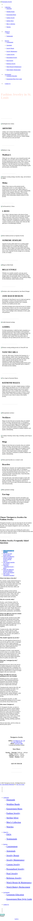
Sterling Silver (12, 818)
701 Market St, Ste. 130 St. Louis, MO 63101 (18, 741)
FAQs (8, 834)
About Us (5, 832)
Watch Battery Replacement (18, 887)
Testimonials (11, 839)
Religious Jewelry (13, 878)
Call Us (16, 919)
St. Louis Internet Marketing (7, 784)
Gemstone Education (15, 894)
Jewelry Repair (12, 855)
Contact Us (6, 904)
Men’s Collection (13, 822)
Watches (10, 827)
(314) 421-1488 (19, 743)
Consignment (11, 846)
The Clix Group (20, 784)
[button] (7, 554)
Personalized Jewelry (15, 869)
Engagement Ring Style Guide (19, 899)
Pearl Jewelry (12, 873)
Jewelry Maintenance (15, 860)
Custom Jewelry (13, 864)
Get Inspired (6, 892)
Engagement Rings (14, 809)
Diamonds (10, 800)
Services (5, 844)
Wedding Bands (13, 804)
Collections (6, 797)
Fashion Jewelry (13, 813)
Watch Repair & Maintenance (19, 882)
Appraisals (10, 851)
